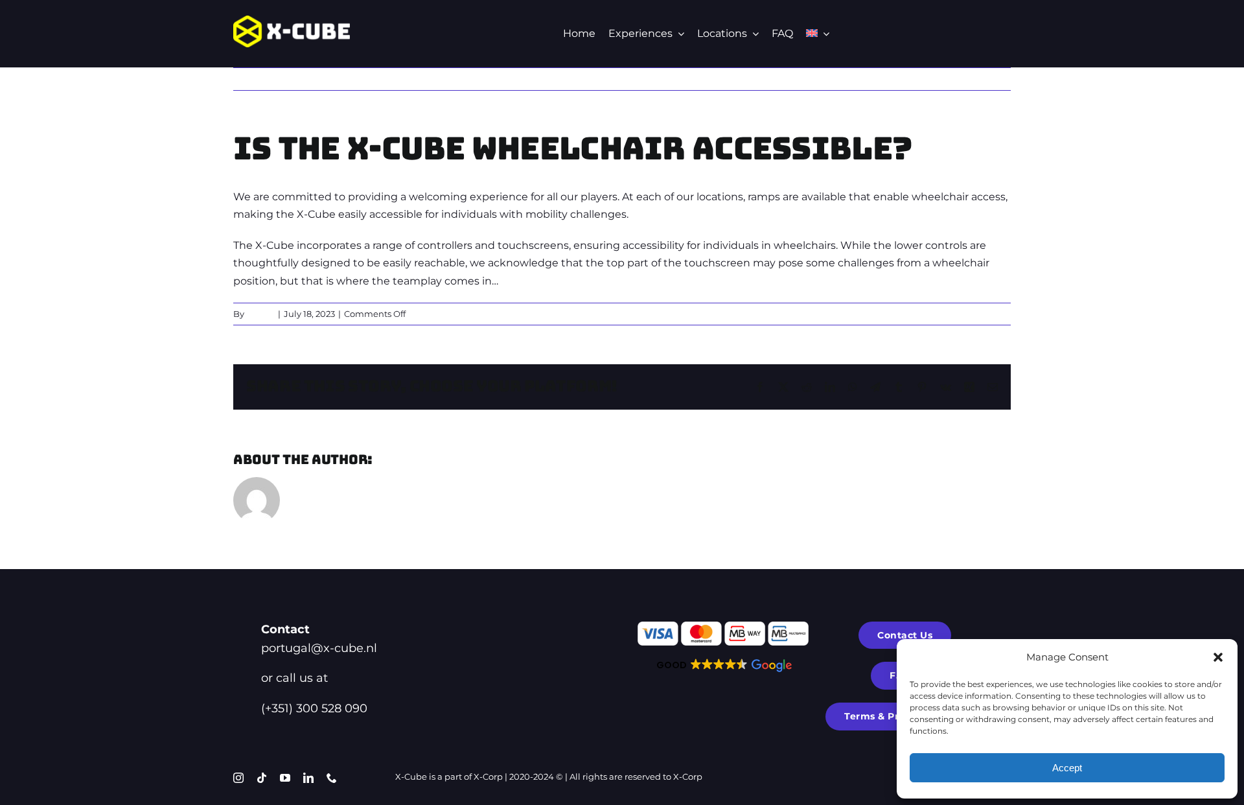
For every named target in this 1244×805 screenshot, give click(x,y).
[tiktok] (262, 778)
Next (987, 79)
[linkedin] (308, 778)
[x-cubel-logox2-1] (291, 20)
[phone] (332, 778)
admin (260, 314)
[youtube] (285, 778)
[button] (1218, 657)
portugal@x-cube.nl (319, 648)
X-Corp (488, 776)
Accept (1067, 767)
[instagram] (238, 778)
